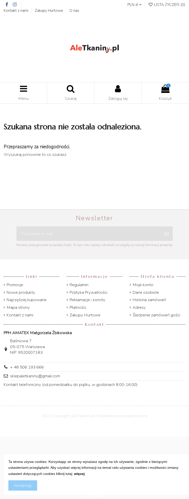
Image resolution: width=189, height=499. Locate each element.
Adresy (139, 307)
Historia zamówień (149, 300)
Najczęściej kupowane (27, 300)
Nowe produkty (21, 292)
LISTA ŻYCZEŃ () (169, 4)
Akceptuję (23, 485)
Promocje (15, 285)
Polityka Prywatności (88, 292)
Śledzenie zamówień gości (156, 315)
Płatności (78, 307)
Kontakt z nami (16, 10)
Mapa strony (18, 307)
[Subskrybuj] (166, 233)
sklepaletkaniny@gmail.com (35, 376)
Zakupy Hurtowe (49, 10)
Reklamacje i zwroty (87, 300)
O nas (74, 10)
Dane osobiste (146, 292)
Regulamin (79, 285)
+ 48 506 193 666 (27, 367)
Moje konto (143, 285)
